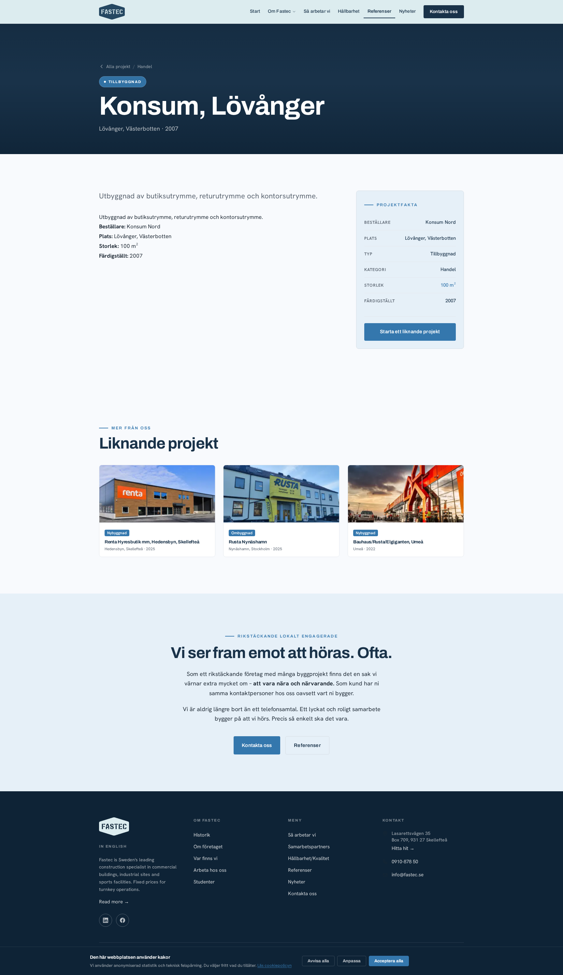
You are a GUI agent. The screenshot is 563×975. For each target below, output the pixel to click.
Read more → (114, 901)
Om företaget (208, 846)
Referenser (379, 11)
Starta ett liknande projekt (410, 331)
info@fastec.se (408, 874)
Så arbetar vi (317, 11)
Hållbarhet (348, 11)
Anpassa (352, 961)
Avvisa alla (318, 961)
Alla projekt (118, 66)
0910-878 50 (405, 861)
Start (255, 11)
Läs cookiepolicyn (274, 965)
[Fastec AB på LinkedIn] (105, 920)
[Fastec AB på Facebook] (122, 920)
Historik (202, 835)
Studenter (204, 882)
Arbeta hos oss (210, 870)
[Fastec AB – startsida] (112, 12)
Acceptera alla (388, 961)
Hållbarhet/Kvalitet (308, 858)
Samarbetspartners (309, 846)
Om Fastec (279, 11)
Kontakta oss (444, 11)
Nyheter (407, 11)
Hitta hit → (403, 848)
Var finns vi (205, 858)
